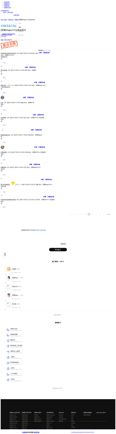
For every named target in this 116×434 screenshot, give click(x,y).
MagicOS (61, 415)
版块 (5, 19)
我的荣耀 (61, 421)
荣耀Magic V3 (13, 425)
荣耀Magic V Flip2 (14, 421)
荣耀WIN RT (37, 417)
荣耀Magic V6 (13, 415)
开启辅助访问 (5, 10)
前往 (49, 50)
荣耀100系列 (25, 425)
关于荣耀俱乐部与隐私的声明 (38, 430)
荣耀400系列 (25, 419)
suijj (2, 102)
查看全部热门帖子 (57, 388)
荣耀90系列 (24, 429)
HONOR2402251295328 (8, 53)
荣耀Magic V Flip (13, 429)
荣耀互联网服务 (87, 415)
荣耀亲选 (7, 5)
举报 (4, 62)
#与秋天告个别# (8, 25)
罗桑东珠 (3, 167)
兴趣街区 (10, 19)
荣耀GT (48, 425)
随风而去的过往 (5, 135)
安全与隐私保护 (62, 419)
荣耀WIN (36, 415)
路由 (72, 425)
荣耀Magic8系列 (13, 417)
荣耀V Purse (49, 427)
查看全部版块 (57, 314)
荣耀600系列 (25, 415)
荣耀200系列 (25, 423)
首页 (20, 19)
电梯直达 (41, 50)
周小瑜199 (4, 70)
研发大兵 (3, 85)
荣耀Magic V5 (13, 419)
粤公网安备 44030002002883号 (78, 432)
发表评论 (63, 244)
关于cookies (47, 430)
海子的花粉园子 (5, 184)
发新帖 (108, 214)
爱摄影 (17, 19)
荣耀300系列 (25, 421)
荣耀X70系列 (49, 429)
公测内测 (61, 417)
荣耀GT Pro (49, 423)
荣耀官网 (7, 2)
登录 (4, 12)
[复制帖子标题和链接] (8, 34)
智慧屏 (72, 421)
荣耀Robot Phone (51, 415)
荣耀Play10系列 (50, 421)
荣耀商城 (7, 4)
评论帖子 (58, 249)
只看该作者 (46, 52)
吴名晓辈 (3, 117)
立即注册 (10, 12)
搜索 (2, 40)
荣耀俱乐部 (7, 7)
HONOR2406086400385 (8, 199)
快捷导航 (16, 15)
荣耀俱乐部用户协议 (27, 430)
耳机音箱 (73, 423)
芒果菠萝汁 (4, 152)
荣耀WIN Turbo (37, 419)
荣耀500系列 (25, 417)
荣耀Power (49, 419)
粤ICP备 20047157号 (89, 432)
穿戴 (72, 419)
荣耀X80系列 (49, 417)
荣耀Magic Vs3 (13, 427)
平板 (72, 417)
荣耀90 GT (24, 427)
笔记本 (72, 415)
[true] (22, 40)
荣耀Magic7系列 (13, 423)
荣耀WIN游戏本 (37, 421)
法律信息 (52, 430)
